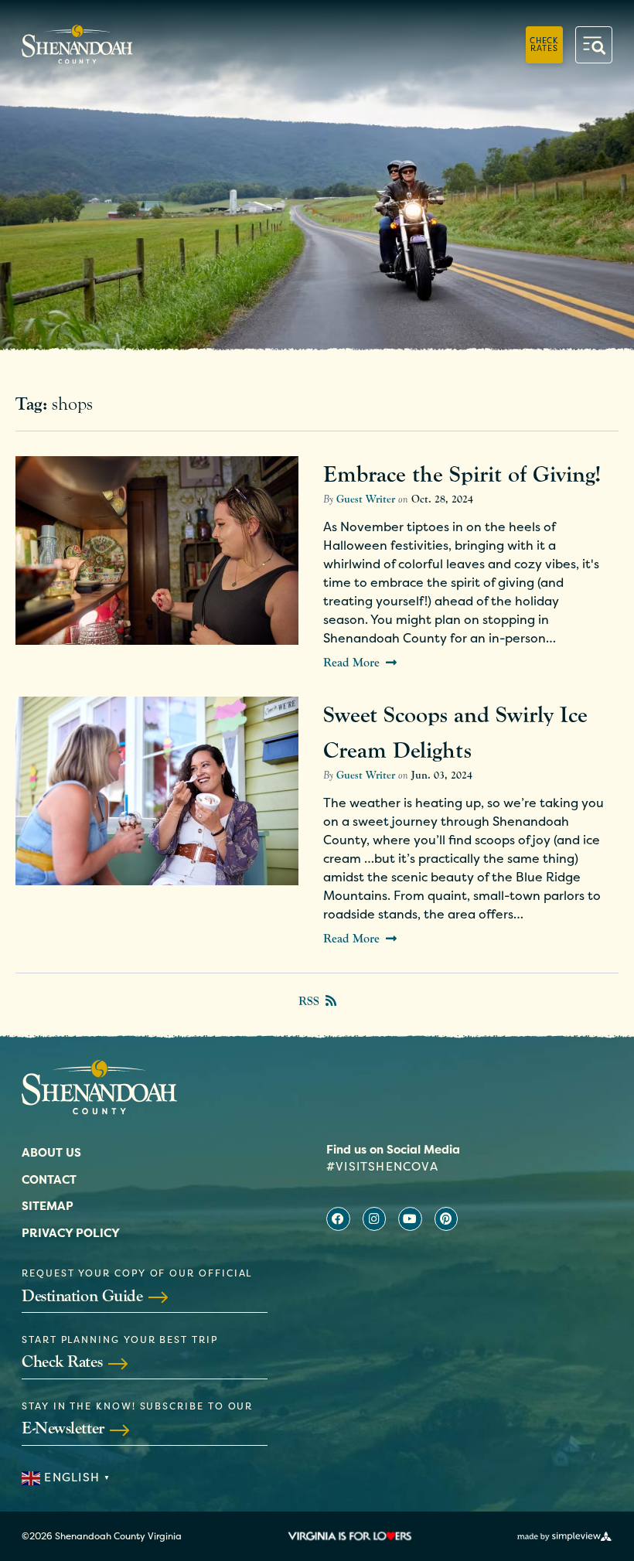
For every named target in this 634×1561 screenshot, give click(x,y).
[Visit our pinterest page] (446, 1219)
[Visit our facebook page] (338, 1219)
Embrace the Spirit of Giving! (462, 474)
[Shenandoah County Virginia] (77, 44)
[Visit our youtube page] (410, 1219)
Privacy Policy (71, 1233)
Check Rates (544, 44)
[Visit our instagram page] (375, 1219)
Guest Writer (365, 499)
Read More (351, 663)
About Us (51, 1152)
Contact (49, 1179)
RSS (308, 1001)
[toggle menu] (593, 44)
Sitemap (47, 1206)
